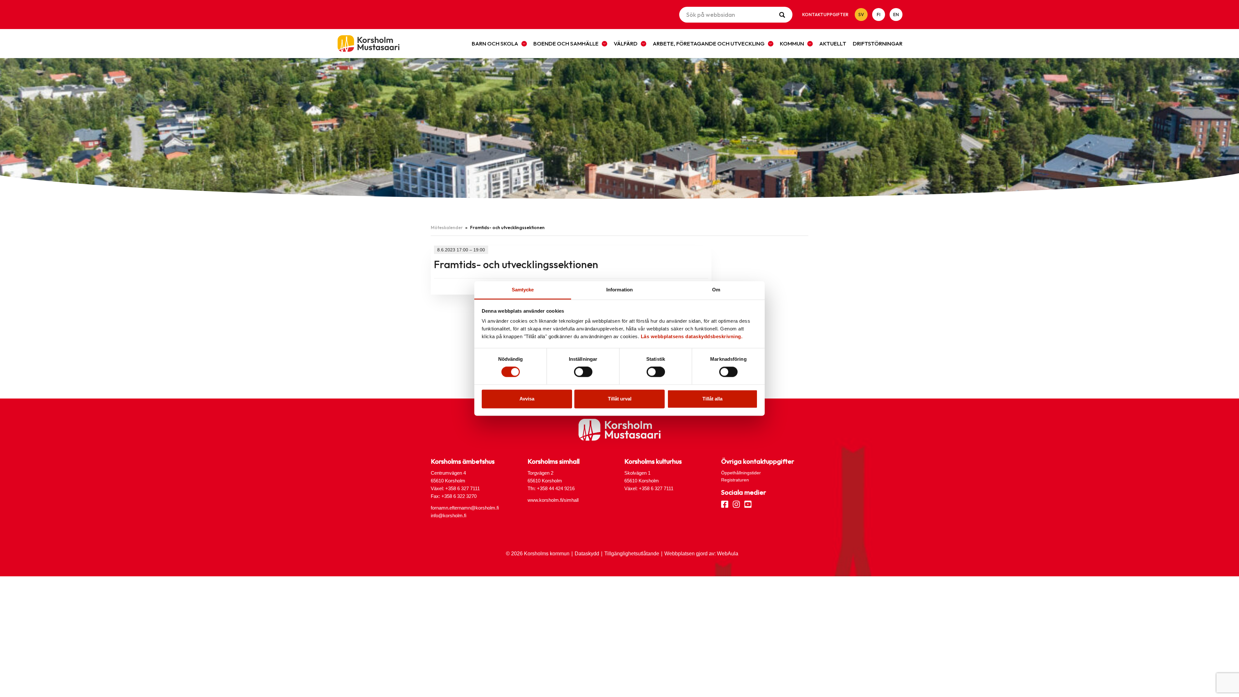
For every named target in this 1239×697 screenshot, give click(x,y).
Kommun (792, 43)
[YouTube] (747, 503)
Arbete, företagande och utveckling (709, 43)
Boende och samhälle (566, 43)
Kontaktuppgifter (825, 14)
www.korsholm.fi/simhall (553, 500)
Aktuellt (832, 43)
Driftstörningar (877, 43)
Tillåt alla (712, 398)
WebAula (727, 553)
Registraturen (735, 479)
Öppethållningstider (741, 472)
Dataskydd (587, 553)
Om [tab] (716, 289)
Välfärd (626, 43)
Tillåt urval (619, 398)
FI (879, 14)
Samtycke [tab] (523, 289)
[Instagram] (736, 503)
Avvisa (526, 398)
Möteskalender (447, 227)
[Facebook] (724, 503)
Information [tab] (619, 289)
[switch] (583, 372)
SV (861, 14)
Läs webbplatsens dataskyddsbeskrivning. (692, 336)
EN (896, 14)
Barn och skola (495, 43)
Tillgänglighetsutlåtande (631, 553)
